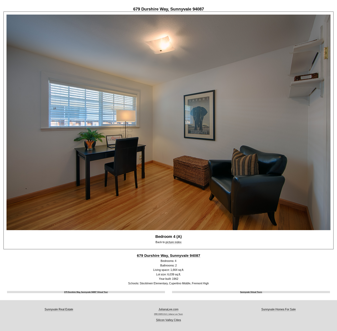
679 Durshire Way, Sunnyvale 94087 (168, 255)
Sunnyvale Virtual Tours (251, 292)
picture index (173, 242)
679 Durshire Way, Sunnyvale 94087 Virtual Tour (86, 292)
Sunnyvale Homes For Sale (278, 309)
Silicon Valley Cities (168, 320)
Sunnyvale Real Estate (59, 309)
